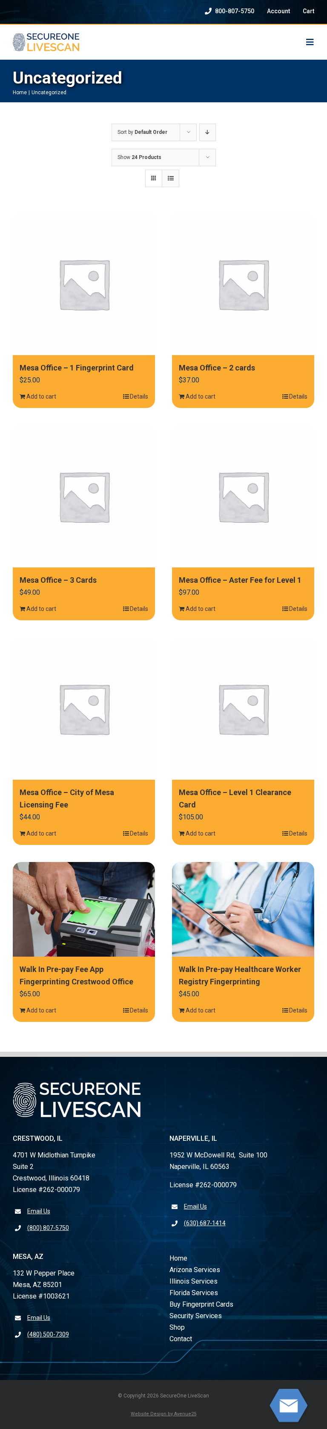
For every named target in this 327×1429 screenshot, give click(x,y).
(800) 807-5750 (48, 1227)
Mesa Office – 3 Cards (58, 580)
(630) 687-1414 (205, 1223)
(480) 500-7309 (48, 1334)
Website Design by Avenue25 (163, 1414)
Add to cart (41, 396)
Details (139, 396)
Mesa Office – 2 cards (217, 367)
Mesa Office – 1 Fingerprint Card (77, 367)
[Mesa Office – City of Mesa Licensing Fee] (84, 708)
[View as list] (170, 178)
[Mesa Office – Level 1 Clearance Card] (243, 708)
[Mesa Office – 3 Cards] (84, 496)
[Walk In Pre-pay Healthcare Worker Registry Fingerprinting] (243, 909)
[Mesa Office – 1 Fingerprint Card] (84, 284)
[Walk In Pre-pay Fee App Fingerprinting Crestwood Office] (84, 909)
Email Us (38, 1211)
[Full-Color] (46, 36)
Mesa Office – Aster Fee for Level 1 (240, 580)
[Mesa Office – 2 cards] (243, 284)
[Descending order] (207, 132)
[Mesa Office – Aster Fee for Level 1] (243, 496)
